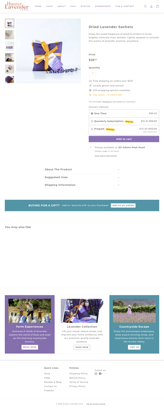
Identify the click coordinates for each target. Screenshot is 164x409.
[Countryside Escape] (134, 311)
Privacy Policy (77, 386)
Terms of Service (78, 382)
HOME (38, 6)
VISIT (73, 6)
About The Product (58, 169)
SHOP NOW (82, 347)
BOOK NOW (29, 347)
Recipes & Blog (52, 382)
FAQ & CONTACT (125, 6)
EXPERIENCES (103, 6)
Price (92, 54)
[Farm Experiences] (29, 311)
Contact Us (50, 386)
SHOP (49, 6)
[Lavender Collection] (82, 311)
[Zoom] (48, 51)
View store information (106, 156)
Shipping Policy (78, 373)
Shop (47, 373)
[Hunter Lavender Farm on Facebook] (100, 373)
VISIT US (134, 347)
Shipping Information (60, 184)
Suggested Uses (56, 177)
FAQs (47, 378)
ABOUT (61, 6)
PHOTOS (85, 6)
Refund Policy (77, 378)
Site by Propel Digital (96, 404)
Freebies (49, 390)
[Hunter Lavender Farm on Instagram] (96, 373)
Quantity (94, 67)
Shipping (107, 102)
